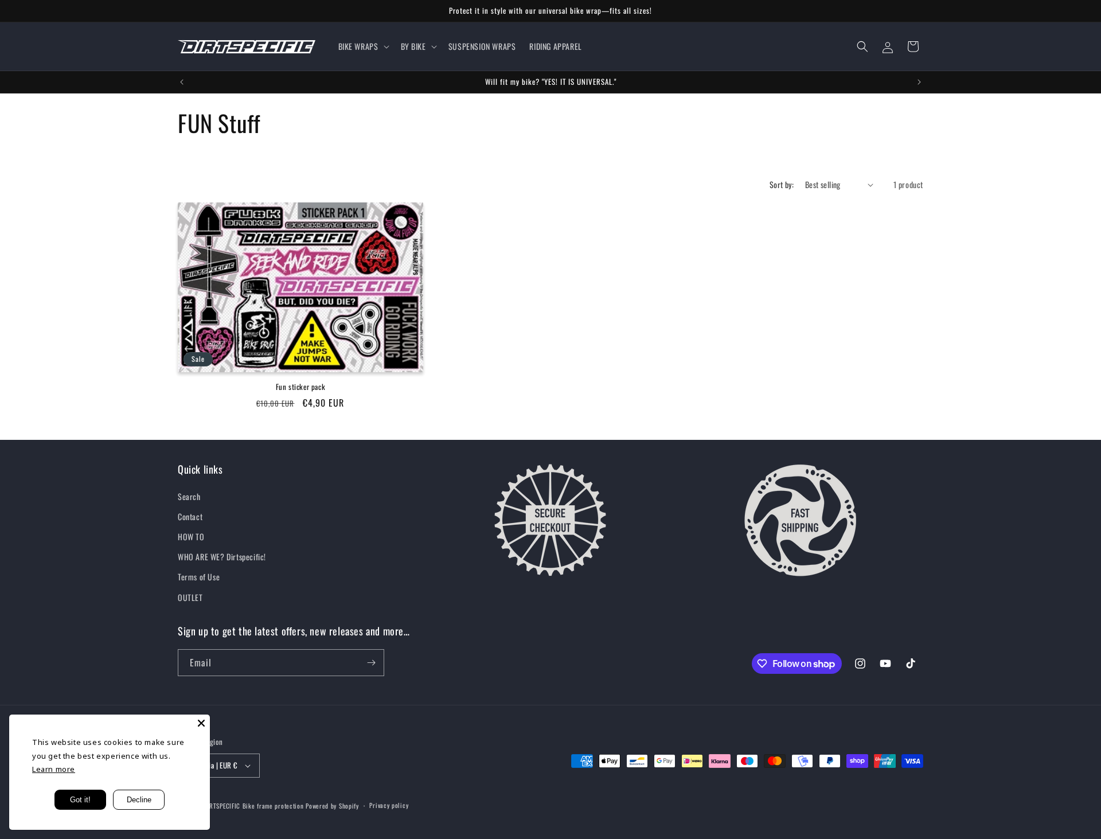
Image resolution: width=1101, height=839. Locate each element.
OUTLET (190, 597)
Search (189, 496)
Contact (190, 516)
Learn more (53, 769)
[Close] (201, 723)
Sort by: (782, 184)
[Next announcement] (919, 82)
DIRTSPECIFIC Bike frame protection (254, 805)
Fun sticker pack (301, 387)
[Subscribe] (371, 662)
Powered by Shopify (332, 805)
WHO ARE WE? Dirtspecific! (222, 557)
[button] (362, 46)
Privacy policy (388, 805)
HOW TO (191, 536)
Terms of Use (199, 577)
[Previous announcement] (181, 82)
